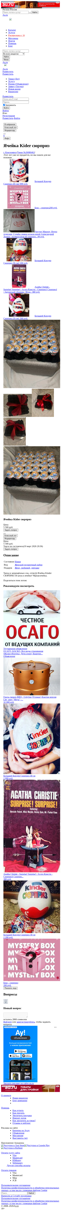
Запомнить (10, 105)
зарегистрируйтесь (26, 1022)
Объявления (18, 1133)
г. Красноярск (10, 152)
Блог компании (19, 1100)
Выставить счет (20, 1138)
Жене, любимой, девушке (27, 568)
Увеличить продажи (22, 1115)
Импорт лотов (19, 1118)
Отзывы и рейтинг (21, 1123)
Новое (18, 561)
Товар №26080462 (26, 152)
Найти (6, 57)
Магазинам (17, 1135)
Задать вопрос (11, 530)
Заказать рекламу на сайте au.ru (18, 1083)
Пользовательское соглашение (15, 1185)
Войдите (7, 1022)
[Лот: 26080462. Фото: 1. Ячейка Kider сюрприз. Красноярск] (31, 387)
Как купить (18, 1110)
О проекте (6, 1095)
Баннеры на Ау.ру (21, 1130)
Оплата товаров (8, 1170)
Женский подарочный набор (28, 565)
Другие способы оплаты (18, 1165)
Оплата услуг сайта (10, 1153)
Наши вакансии (20, 1098)
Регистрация (9, 115)
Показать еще (10, 988)
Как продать (18, 1113)
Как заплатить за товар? (24, 1120)
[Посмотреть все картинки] (27, 445)
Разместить (8, 71)
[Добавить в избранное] (4, 533)
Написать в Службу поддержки (16, 1196)
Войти (6, 110)
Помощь (5, 1108)
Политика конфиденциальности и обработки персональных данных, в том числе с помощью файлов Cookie (30, 1189)
